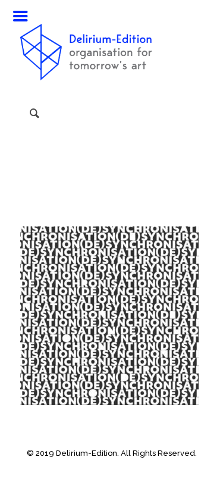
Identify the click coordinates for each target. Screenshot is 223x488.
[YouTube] (104, 470)
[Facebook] (87, 470)
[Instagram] (120, 470)
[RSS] (136, 470)
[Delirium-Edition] (111, 47)
